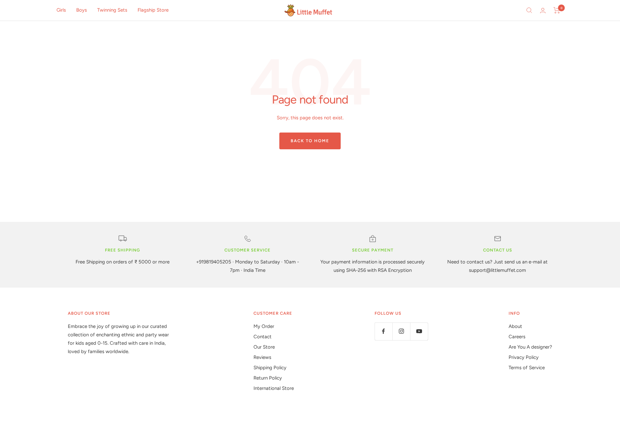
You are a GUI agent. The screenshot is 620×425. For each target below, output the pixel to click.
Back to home (310, 140)
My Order (263, 326)
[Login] (543, 10)
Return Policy (267, 378)
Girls (61, 10)
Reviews (262, 357)
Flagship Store (153, 10)
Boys (81, 10)
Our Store (264, 347)
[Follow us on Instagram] (401, 331)
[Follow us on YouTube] (419, 331)
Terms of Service (527, 368)
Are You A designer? (530, 347)
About (515, 326)
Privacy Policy (524, 357)
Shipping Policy (269, 368)
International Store (273, 388)
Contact (262, 337)
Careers (517, 337)
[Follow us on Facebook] (383, 331)
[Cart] (556, 10)
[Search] (529, 10)
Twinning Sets (112, 10)
